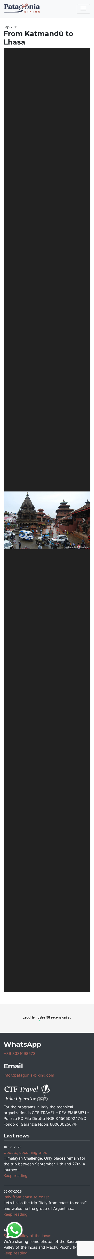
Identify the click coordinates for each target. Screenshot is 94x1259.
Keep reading (15, 1175)
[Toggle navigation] (83, 9)
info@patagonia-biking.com (29, 1075)
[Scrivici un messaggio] (14, 1229)
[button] (10, 520)
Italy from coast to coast (26, 1196)
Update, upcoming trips (25, 1152)
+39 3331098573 (19, 1053)
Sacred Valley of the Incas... (29, 1235)
